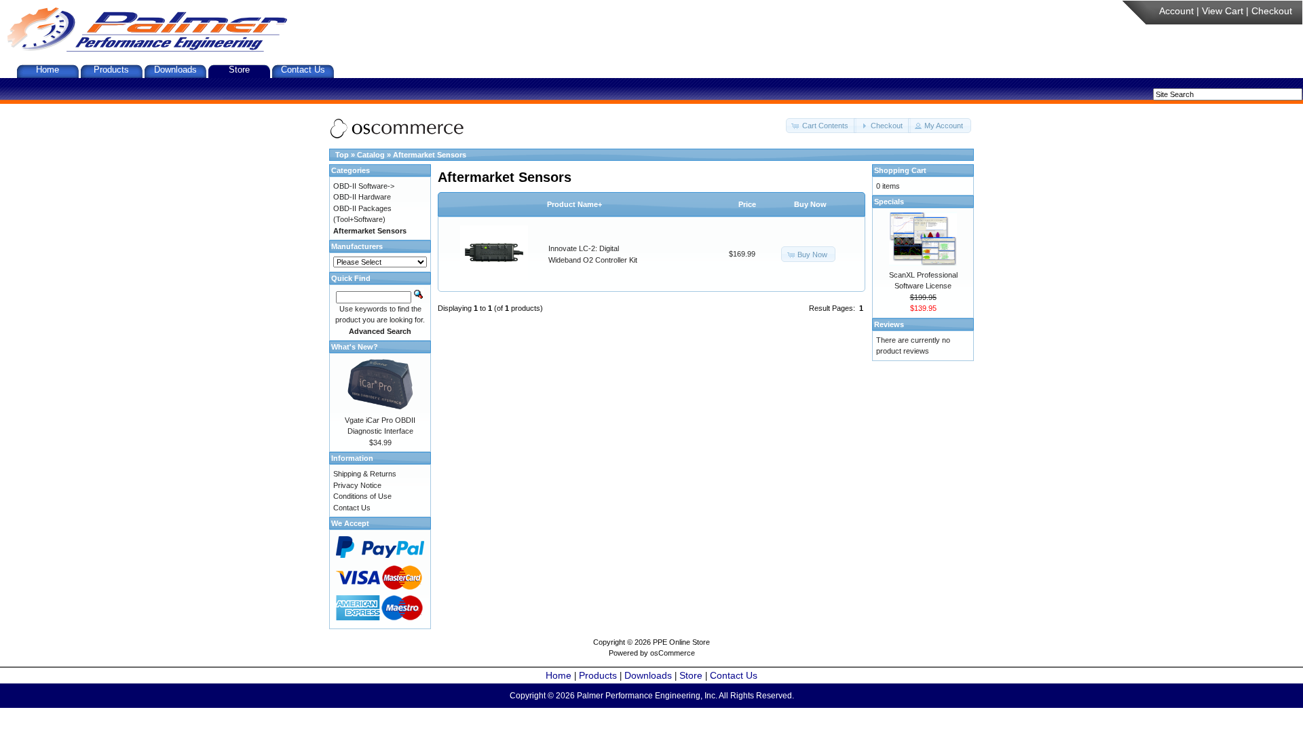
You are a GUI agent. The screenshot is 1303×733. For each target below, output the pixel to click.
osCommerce (672, 653)
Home (47, 69)
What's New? (354, 347)
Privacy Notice (357, 485)
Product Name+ (574, 204)
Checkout (1271, 10)
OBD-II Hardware (362, 197)
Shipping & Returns (364, 474)
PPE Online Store (681, 642)
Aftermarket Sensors (429, 155)
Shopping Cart (900, 170)
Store (239, 69)
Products (111, 69)
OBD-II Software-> (363, 186)
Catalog (371, 155)
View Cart (1222, 10)
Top (342, 155)
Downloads (175, 69)
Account (1176, 10)
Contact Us (303, 69)
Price (747, 204)
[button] (821, 126)
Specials (889, 202)
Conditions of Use (362, 496)
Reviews (889, 324)
